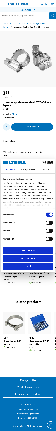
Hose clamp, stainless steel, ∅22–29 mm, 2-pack (14, 273)
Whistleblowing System (28, 387)
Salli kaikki (28, 250)
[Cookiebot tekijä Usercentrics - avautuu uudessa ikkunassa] (41, 162)
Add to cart (30, 127)
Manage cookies (28, 380)
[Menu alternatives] (4, 4)
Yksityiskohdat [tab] (28, 170)
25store (15, 114)
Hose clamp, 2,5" (12, 341)
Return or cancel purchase (28, 393)
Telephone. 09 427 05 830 (28, 409)
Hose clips (6, 27)
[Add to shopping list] (6, 127)
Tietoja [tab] (46, 170)
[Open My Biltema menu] (41, 4)
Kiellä (28, 266)
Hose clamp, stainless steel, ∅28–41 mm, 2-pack (39, 273)
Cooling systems (38, 23)
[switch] (49, 223)
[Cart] (52, 4)
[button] (28, 9)
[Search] (52, 15)
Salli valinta (28, 258)
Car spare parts (23, 23)
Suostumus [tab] (10, 170)
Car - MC (12, 23)
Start (4, 23)
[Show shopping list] (46, 4)
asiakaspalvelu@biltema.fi (28, 413)
